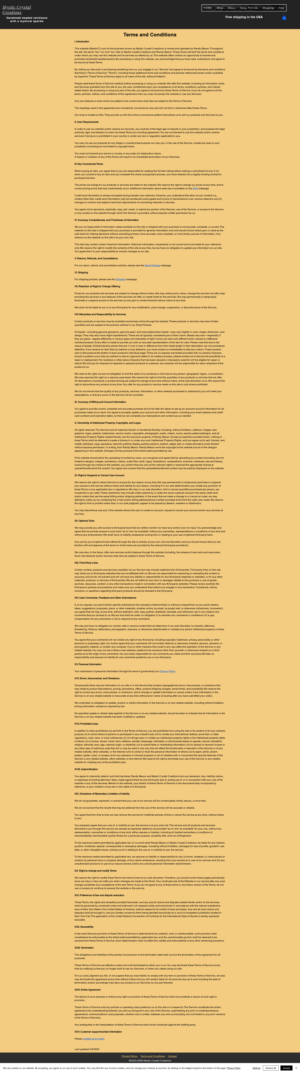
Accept (286, 1068)
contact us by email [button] (93, 1038)
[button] (284, 17)
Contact (172, 1056)
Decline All (271, 1068)
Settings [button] (256, 1068)
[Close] (296, 1068)
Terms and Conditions (152, 1056)
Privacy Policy (130, 1056)
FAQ (195, 188)
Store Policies (152, 265)
